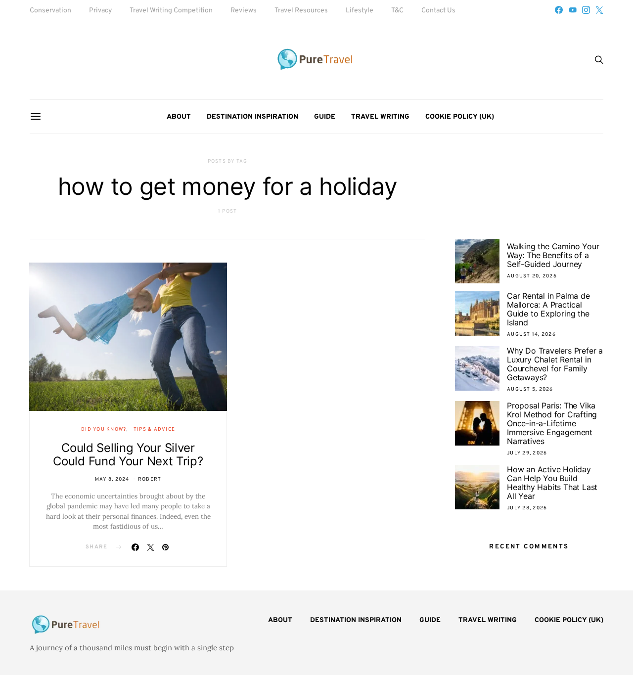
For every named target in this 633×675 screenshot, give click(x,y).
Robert (150, 479)
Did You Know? (103, 429)
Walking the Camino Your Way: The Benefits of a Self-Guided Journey (553, 255)
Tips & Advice (154, 429)
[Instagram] (586, 10)
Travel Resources (301, 10)
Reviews (243, 10)
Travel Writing (380, 117)
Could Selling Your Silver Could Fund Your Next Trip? (128, 454)
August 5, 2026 (530, 389)
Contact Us (438, 10)
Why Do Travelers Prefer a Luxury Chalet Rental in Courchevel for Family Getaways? (555, 364)
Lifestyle (359, 10)
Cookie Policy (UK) (459, 117)
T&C (397, 10)
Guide (324, 117)
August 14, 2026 (531, 334)
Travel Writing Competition (171, 10)
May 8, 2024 (112, 479)
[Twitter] (599, 10)
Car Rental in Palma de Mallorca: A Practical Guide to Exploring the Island (548, 309)
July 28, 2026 (527, 508)
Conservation (50, 10)
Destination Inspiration (252, 117)
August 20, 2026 (532, 276)
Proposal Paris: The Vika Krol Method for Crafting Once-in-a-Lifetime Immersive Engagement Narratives (552, 423)
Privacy (100, 10)
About (179, 117)
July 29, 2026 (527, 453)
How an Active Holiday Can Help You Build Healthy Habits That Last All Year (552, 482)
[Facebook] (559, 10)
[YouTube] (573, 10)
